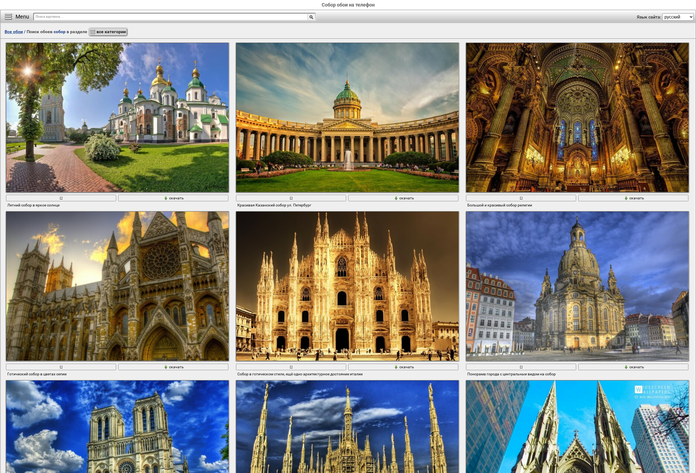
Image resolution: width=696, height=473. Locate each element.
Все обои (14, 31)
